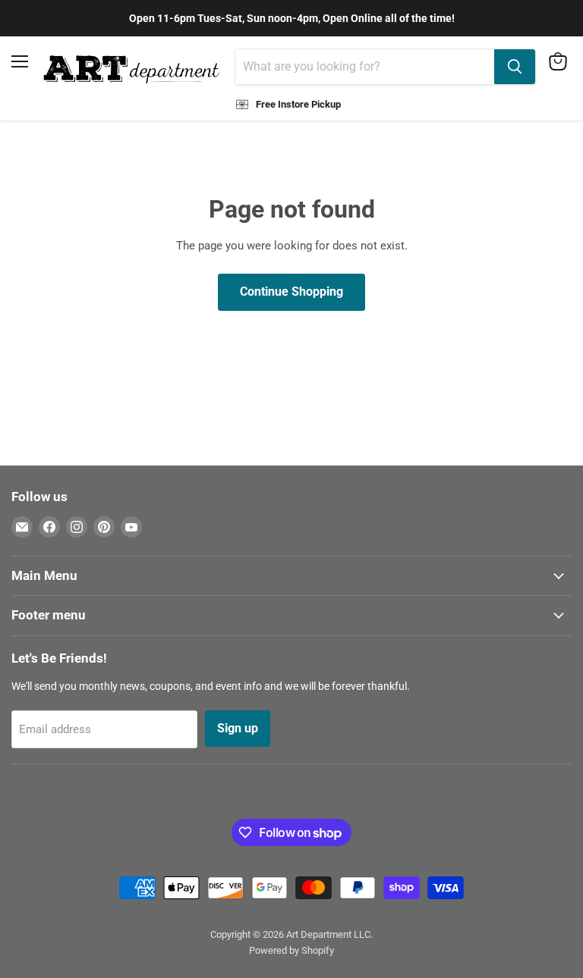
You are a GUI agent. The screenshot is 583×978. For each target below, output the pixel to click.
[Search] (514, 66)
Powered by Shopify (291, 950)
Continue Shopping (291, 291)
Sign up (237, 728)
